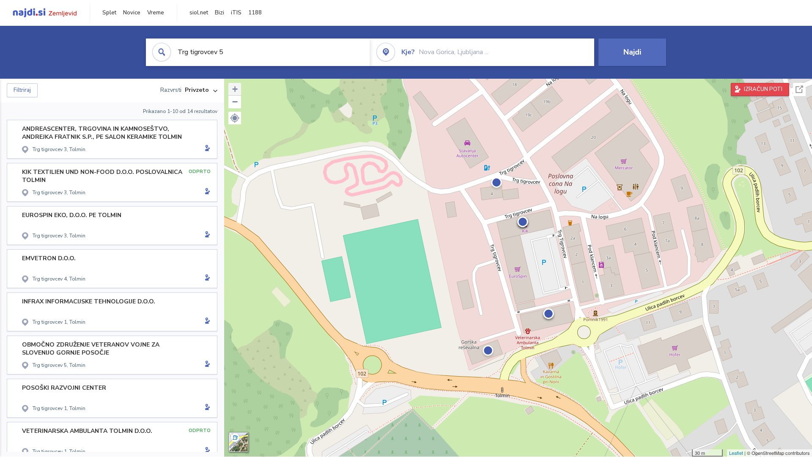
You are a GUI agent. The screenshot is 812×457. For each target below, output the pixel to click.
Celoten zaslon (799, 89)
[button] (234, 118)
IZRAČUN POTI (763, 89)
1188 (255, 13)
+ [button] (235, 89)
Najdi (632, 52)
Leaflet (736, 452)
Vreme (155, 13)
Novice (131, 13)
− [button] (235, 101)
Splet (109, 13)
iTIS (236, 13)
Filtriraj (22, 90)
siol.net (198, 13)
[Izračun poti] (206, 149)
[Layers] (238, 442)
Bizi (219, 13)
